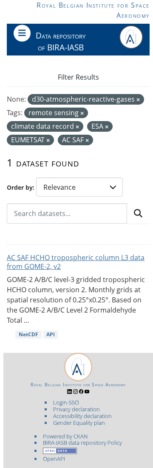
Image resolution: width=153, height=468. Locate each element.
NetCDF (28, 334)
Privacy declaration (76, 409)
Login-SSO (66, 402)
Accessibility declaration (82, 416)
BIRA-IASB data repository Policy (82, 442)
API (50, 334)
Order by (20, 187)
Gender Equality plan (79, 422)
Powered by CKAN (65, 436)
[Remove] (138, 100)
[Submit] (138, 213)
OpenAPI (54, 458)
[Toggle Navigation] (22, 33)
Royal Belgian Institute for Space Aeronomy (78, 385)
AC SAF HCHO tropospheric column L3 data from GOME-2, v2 (75, 262)
